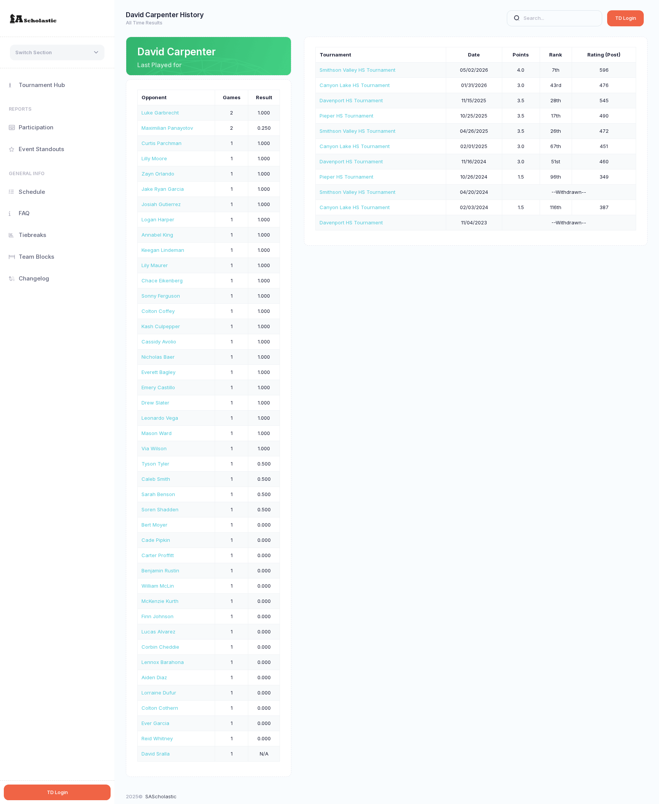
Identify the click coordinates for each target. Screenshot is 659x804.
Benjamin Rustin (160, 570)
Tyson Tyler (155, 464)
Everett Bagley (158, 372)
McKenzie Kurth (159, 601)
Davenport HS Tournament (351, 100)
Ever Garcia (155, 723)
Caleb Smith (155, 479)
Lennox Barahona (162, 662)
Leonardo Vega (159, 418)
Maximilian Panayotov (167, 128)
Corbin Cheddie (160, 647)
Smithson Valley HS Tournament (357, 70)
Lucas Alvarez (158, 631)
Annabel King (157, 235)
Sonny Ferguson (160, 296)
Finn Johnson (157, 616)
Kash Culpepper (160, 326)
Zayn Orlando (157, 174)
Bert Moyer (154, 525)
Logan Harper (157, 219)
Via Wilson (154, 448)
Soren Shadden (159, 509)
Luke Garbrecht (160, 113)
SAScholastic (161, 796)
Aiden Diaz (154, 677)
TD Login (625, 18)
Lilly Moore (154, 158)
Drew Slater (155, 403)
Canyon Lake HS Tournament (355, 85)
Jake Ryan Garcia (162, 189)
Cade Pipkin (155, 540)
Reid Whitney (157, 738)
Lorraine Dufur (158, 693)
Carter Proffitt (157, 555)
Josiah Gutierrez (161, 204)
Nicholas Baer (158, 357)
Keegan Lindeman (162, 250)
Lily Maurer (154, 265)
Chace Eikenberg (162, 280)
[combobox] (57, 53)
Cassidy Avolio (158, 341)
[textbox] (33, 52)
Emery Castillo (158, 387)
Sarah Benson (158, 494)
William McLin (157, 586)
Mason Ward (156, 433)
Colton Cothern (159, 708)
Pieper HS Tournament (346, 116)
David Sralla (155, 754)
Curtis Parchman (161, 143)
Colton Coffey (158, 311)
